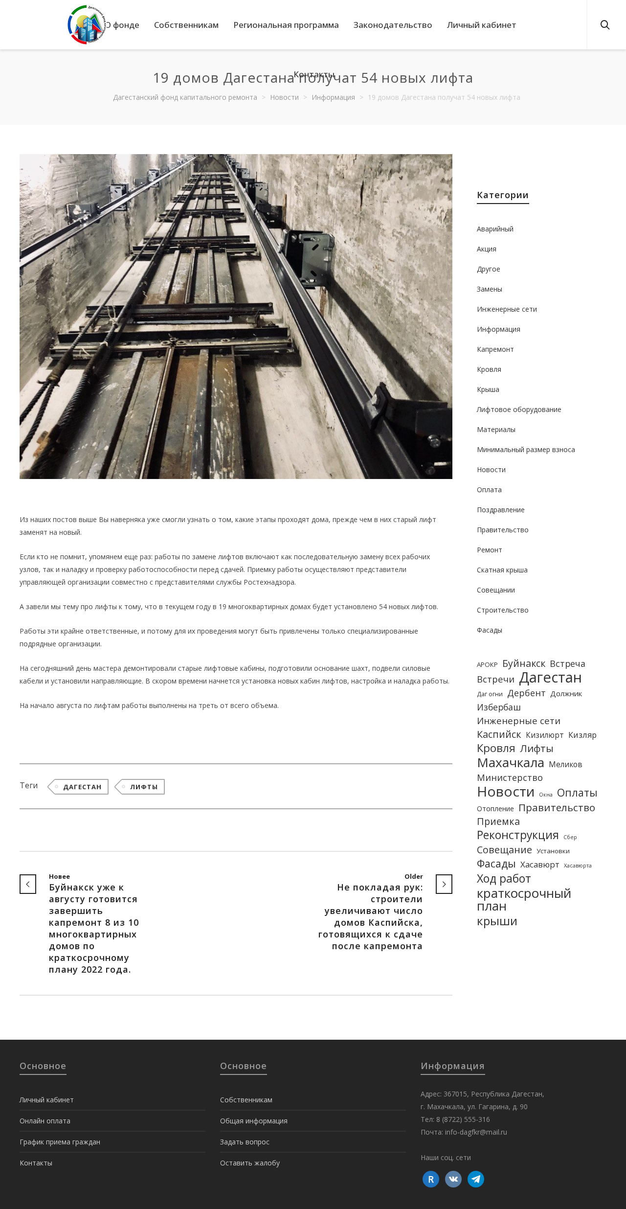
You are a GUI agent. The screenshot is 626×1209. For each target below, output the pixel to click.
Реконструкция (518, 835)
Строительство (503, 610)
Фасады (489, 630)
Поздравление (501, 509)
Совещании (496, 589)
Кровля (489, 369)
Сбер (570, 837)
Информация (498, 329)
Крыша (488, 389)
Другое (488, 269)
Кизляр (582, 734)
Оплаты (577, 792)
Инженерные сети (507, 309)
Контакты (36, 1162)
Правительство (503, 529)
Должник (566, 693)
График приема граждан (60, 1141)
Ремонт (489, 549)
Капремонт (495, 349)
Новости (491, 469)
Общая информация (254, 1120)
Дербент (526, 693)
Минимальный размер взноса (526, 449)
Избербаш (499, 707)
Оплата (489, 489)
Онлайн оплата (45, 1120)
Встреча (567, 663)
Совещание (504, 850)
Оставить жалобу (250, 1162)
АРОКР (487, 664)
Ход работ (504, 878)
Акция (486, 248)
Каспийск (499, 734)
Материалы (496, 429)
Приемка (498, 821)
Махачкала (510, 762)
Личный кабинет (47, 1099)
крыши (497, 920)
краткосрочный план (524, 899)
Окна (546, 794)
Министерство (510, 777)
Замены (489, 289)
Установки (553, 850)
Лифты (144, 786)
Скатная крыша (502, 569)
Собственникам (246, 1099)
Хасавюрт (539, 864)
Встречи (495, 679)
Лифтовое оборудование (519, 409)
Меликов (565, 764)
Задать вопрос (244, 1141)
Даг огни (490, 694)
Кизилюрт (545, 735)
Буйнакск (523, 663)
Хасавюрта (578, 865)
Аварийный (495, 228)
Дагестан (82, 786)
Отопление (495, 808)
